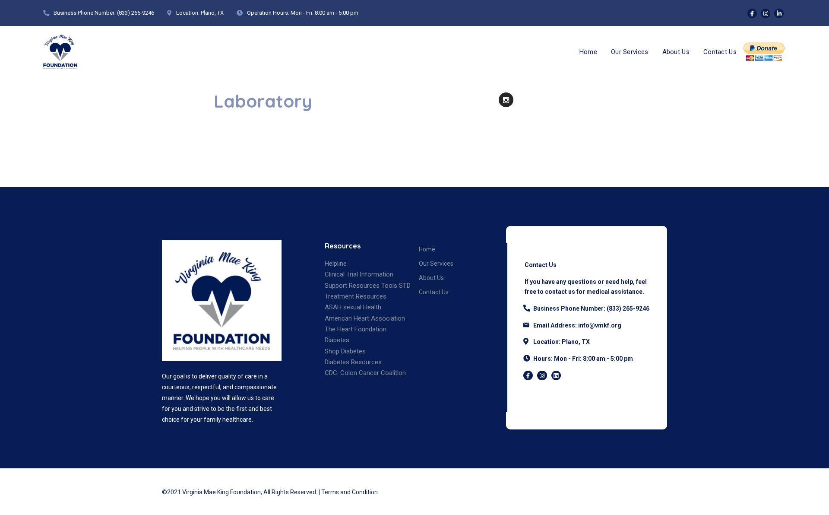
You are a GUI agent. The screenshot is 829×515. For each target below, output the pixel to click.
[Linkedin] (779, 13)
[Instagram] (765, 13)
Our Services (630, 52)
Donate (764, 52)
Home (588, 52)
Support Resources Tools (361, 285)
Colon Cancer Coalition (373, 373)
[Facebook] (752, 13)
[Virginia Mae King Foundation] (60, 52)
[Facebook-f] (528, 375)
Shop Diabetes (345, 351)
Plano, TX (212, 13)
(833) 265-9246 (135, 13)
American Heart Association (365, 318)
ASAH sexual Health (353, 307)
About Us (676, 52)
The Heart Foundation (355, 329)
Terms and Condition (349, 492)
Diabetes (337, 340)
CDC (331, 373)
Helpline (336, 263)
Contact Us (720, 52)
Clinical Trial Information (359, 274)
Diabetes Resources (353, 362)
